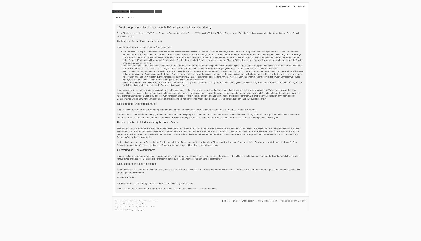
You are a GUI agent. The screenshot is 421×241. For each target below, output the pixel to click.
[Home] (210, 12)
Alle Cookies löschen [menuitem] (267, 201)
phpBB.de (142, 204)
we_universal (125, 207)
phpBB (127, 201)
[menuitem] (247, 200)
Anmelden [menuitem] (301, 6)
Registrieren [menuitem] (284, 6)
